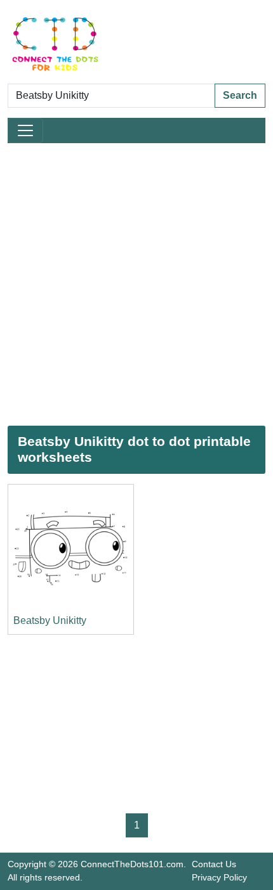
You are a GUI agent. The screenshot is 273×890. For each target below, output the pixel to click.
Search (240, 95)
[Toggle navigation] (25, 130)
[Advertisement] (136, 284)
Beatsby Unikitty (49, 620)
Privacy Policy (219, 877)
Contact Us (214, 864)
